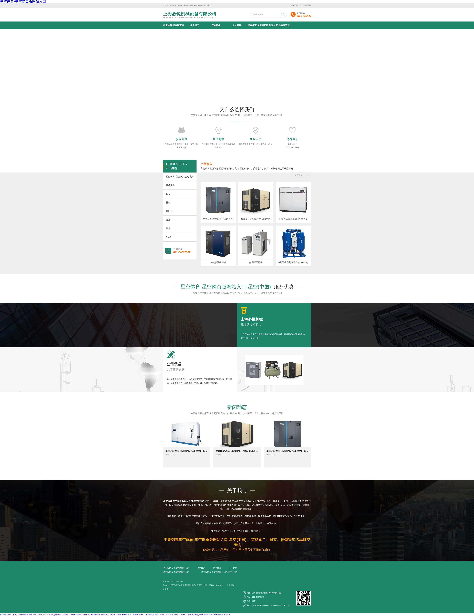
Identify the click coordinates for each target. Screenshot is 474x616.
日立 (168, 194)
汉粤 (168, 228)
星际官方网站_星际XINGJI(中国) (55, 615)
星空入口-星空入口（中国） (176, 615)
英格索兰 (170, 185)
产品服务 (215, 25)
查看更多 (301, 175)
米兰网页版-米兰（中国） (155, 615)
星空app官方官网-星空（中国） (30, 615)
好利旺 (169, 211)
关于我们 (194, 25)
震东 (168, 220)
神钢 (168, 202)
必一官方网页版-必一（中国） (133, 615)
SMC (168, 237)
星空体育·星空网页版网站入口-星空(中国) (279, 26)
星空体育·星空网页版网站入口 (173, 26)
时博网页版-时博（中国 (221, 615)
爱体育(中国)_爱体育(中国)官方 (200, 615)
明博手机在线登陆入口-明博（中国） (107, 615)
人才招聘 (237, 25)
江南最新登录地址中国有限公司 (81, 615)
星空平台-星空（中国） (9, 615)
